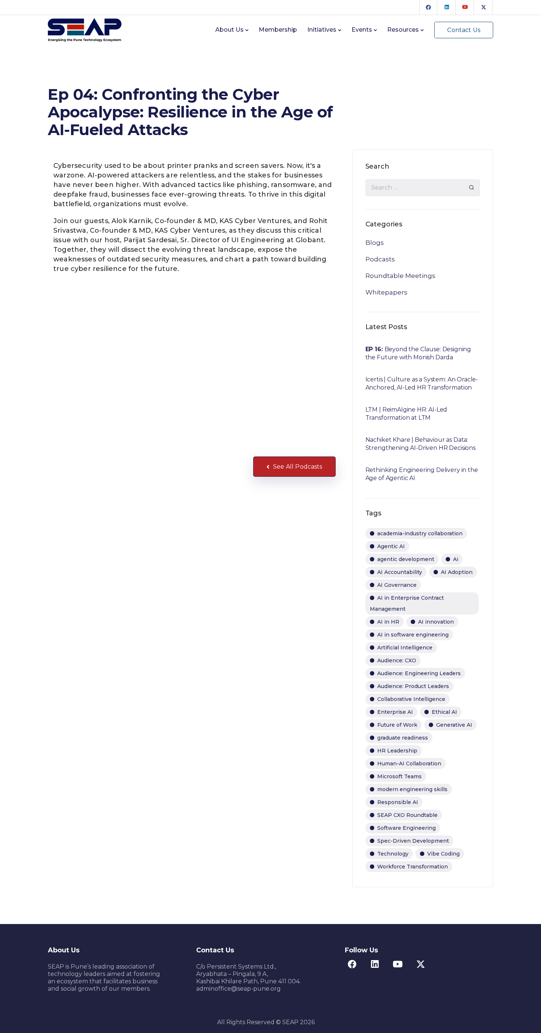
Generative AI (454, 725)
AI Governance (397, 585)
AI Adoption (457, 572)
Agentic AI (391, 546)
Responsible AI (397, 802)
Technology (393, 853)
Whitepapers (386, 292)
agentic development (405, 559)
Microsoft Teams (399, 776)
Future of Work (397, 725)
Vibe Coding (443, 853)
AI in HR (388, 621)
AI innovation (436, 621)
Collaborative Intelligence (411, 699)
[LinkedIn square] (447, 7)
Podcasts (380, 259)
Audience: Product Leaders (413, 686)
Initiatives (321, 29)
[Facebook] (428, 7)
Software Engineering (406, 828)
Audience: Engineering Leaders (419, 673)
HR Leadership (397, 750)
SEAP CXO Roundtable (407, 815)
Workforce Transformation (412, 866)
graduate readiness (402, 737)
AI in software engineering (413, 634)
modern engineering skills (412, 789)
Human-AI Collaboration (409, 763)
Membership (278, 29)
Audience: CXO (396, 660)
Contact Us (463, 30)
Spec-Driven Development (413, 841)
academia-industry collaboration (420, 533)
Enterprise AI (395, 712)
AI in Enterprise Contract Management (407, 603)
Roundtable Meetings (400, 275)
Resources (403, 29)
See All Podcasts (297, 466)
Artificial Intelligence (404, 647)
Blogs (374, 242)
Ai (455, 559)
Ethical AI (444, 712)
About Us (229, 29)
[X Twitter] (483, 7)
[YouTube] (465, 7)
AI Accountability (399, 572)
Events (361, 29)
